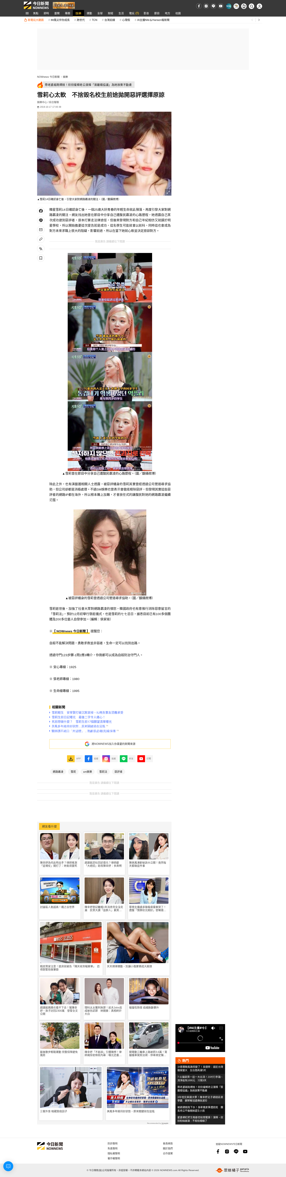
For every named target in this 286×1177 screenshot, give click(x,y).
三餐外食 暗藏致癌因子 (53, 1111)
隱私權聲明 (114, 1153)
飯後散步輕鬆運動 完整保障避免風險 (59, 1054)
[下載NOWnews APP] (244, 6)
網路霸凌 (58, 771)
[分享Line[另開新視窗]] (41, 220)
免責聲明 (113, 1148)
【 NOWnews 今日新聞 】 (71, 631)
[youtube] (220, 6)
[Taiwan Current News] (228, 6)
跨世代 (81, 20)
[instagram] (206, 6)
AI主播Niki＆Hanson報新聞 (153, 20)
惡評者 (118, 771)
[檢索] (251, 6)
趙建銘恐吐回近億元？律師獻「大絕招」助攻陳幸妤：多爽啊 (103, 864)
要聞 (57, 13)
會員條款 (168, 1143)
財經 (110, 13)
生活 (121, 13)
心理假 (126, 20)
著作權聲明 (114, 1158)
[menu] (27, 13)
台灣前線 (109, 20)
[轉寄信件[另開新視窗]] (41, 229)
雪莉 (73, 771)
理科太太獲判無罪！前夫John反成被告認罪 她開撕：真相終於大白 (103, 1010)
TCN (94, 20)
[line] (213, 6)
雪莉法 (103, 771)
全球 (100, 13)
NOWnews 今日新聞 (48, 76)
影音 (146, 13)
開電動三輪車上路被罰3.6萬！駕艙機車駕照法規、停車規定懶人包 (148, 1054)
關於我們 (168, 1148)
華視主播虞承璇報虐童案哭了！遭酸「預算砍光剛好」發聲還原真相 (147, 909)
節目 (157, 13)
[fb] (199, 6)
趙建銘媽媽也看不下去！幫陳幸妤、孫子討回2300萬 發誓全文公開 (59, 1010)
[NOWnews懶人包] (236, 6)
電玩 (131, 13)
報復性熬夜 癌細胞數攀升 (144, 1007)
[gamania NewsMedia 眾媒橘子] (232, 1170)
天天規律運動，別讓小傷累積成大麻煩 (129, 966)
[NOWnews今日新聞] (36, 5)
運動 (89, 13)
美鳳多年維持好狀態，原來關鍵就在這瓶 (131, 1111)
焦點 (35, 13)
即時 (46, 13)
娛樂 (78, 13)
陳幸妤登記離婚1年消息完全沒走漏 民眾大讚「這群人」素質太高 (104, 909)
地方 (167, 13)
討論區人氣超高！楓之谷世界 (57, 907)
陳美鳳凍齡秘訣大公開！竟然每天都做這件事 (147, 864)
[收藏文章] (41, 258)
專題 (67, 13)
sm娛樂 (87, 771)
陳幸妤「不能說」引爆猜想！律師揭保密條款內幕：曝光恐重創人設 (103, 1054)
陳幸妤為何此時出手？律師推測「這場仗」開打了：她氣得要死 (58, 864)
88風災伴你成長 (60, 20)
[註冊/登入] (259, 6)
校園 (178, 13)
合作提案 (168, 1153)
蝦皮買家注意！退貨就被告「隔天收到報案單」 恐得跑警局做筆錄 (70, 968)
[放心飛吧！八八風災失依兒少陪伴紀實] (64, 5)
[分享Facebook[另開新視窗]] (41, 211)
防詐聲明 (113, 1143)
